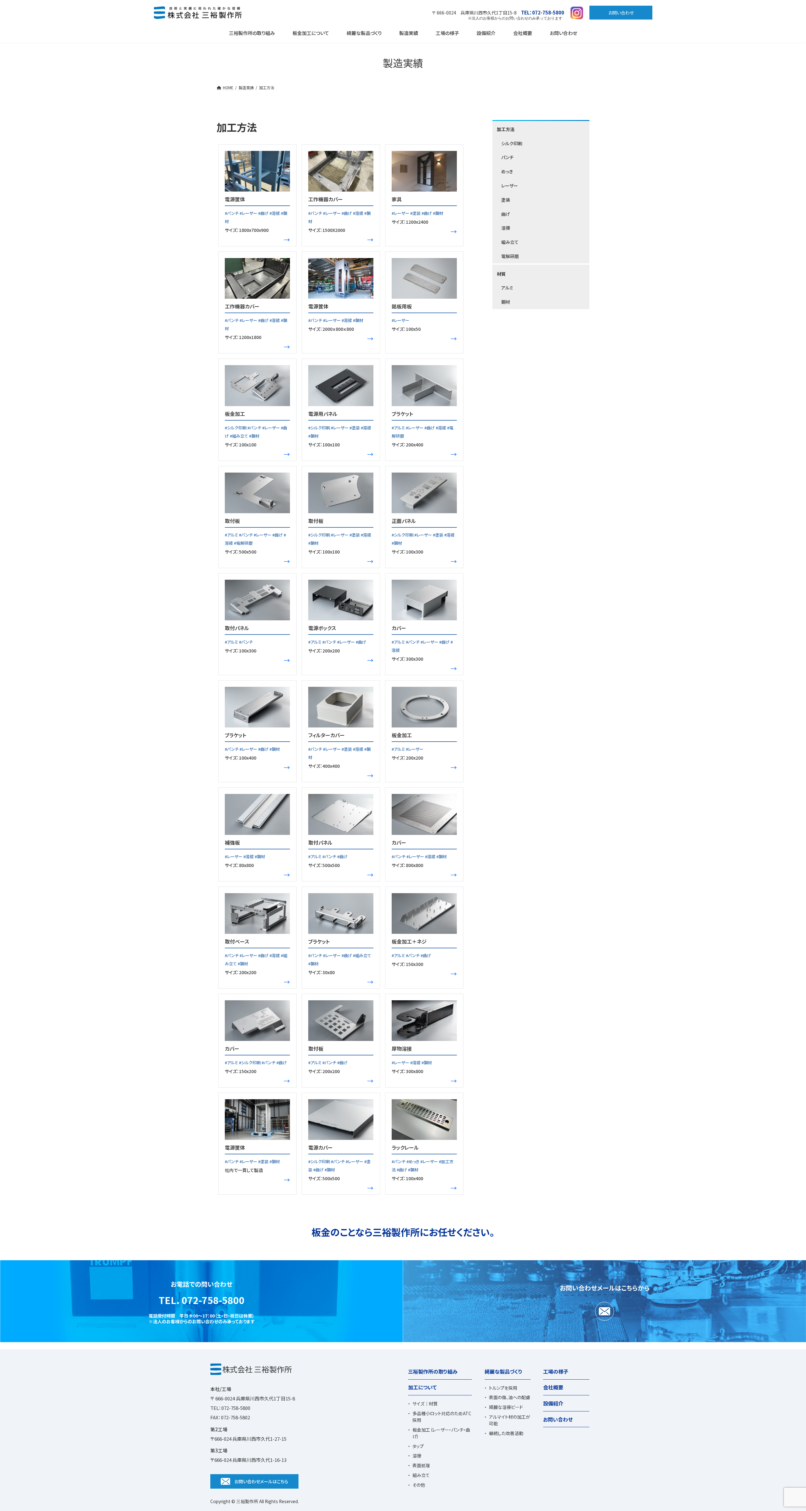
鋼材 (505, 302)
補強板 (232, 842)
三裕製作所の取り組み (432, 1371)
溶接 (505, 228)
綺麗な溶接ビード (506, 1407)
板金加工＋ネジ (409, 941)
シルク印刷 (511, 143)
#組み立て (239, 436)
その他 (418, 1485)
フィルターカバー (326, 735)
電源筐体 (235, 199)
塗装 (505, 200)
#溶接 (275, 213)
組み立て (510, 242)
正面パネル (404, 521)
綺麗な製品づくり (503, 1371)
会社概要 (553, 1387)
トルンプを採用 (503, 1388)
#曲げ (264, 213)
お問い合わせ (621, 12)
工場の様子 (555, 1371)
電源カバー (320, 1147)
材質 (501, 274)
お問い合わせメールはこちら (261, 1481)
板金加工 (235, 413)
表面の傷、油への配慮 (509, 1397)
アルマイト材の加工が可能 (509, 1420)
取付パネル (237, 628)
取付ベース (237, 941)
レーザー (509, 185)
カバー (399, 628)
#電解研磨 (243, 543)
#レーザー (249, 213)
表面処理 (421, 1465)
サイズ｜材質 (425, 1404)
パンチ (507, 157)
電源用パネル (323, 413)
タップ (418, 1446)
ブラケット (402, 413)
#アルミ (399, 428)
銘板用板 (402, 306)
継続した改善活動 (506, 1433)
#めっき (413, 1161)
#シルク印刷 (236, 428)
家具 (397, 199)
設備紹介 (553, 1403)
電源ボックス (322, 628)
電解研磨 (510, 256)
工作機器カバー (325, 199)
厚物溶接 (402, 1048)
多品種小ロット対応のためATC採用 (441, 1416)
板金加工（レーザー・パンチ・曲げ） (441, 1433)
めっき (507, 171)
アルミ (507, 287)
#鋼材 (438, 213)
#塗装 (416, 213)
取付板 (232, 521)
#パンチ (232, 213)
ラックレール (405, 1147)
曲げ (505, 214)
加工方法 (505, 129)
